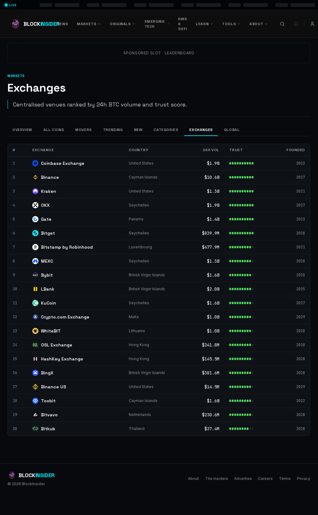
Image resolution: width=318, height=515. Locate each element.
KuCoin (48, 303)
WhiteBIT (51, 331)
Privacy (303, 478)
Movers (83, 129)
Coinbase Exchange (62, 163)
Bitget (48, 233)
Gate (46, 219)
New (138, 129)
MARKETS (86, 23)
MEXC (47, 261)
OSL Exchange (56, 345)
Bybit (47, 275)
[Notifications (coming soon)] (296, 23)
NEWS (62, 23)
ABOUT (256, 23)
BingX (47, 373)
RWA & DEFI (182, 23)
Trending (113, 129)
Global (232, 129)
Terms (285, 478)
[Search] (282, 23)
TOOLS (229, 23)
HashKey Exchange (62, 359)
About (193, 478)
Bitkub (48, 428)
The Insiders (216, 478)
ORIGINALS (120, 23)
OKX (45, 205)
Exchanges (201, 129)
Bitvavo (49, 415)
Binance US (53, 387)
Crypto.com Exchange (65, 317)
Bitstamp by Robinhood (67, 247)
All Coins (53, 129)
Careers (265, 478)
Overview (22, 129)
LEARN (202, 23)
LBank (47, 289)
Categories (166, 129)
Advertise (243, 478)
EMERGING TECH (155, 24)
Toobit (48, 401)
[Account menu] (312, 23)
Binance (50, 177)
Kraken (48, 191)
